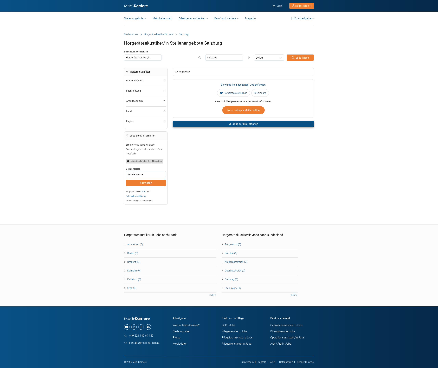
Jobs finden (302, 57)
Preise (176, 337)
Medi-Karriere (131, 34)
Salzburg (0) (231, 279)
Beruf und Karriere (225, 18)
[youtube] (127, 327)
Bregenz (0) (133, 261)
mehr (212, 295)
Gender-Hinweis (305, 362)
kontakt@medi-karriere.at (144, 342)
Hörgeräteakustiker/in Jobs (158, 34)
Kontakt (262, 362)
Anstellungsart (134, 80)
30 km (259, 57)
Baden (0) (132, 253)
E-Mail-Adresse (133, 169)
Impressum (248, 362)
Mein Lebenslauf (162, 18)
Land (129, 111)
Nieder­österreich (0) (236, 261)
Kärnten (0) (231, 253)
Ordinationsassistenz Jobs (286, 325)
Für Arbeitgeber (302, 18)
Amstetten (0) (135, 244)
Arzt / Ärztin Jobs (280, 343)
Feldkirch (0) (134, 279)
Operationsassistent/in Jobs (287, 337)
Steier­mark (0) (233, 288)
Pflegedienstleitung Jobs (236, 343)
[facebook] (141, 327)
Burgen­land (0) (233, 244)
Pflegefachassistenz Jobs (237, 337)
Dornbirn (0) (133, 270)
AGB (143, 191)
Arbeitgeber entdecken (192, 18)
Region (130, 121)
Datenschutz (286, 362)
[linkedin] (148, 327)
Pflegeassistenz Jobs (234, 331)
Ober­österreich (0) (235, 270)
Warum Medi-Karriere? (186, 325)
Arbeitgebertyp (134, 101)
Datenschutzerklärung (136, 196)
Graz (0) (131, 288)
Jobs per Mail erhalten (245, 123)
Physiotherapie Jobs (282, 331)
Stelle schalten (181, 331)
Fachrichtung (133, 90)
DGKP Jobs (228, 325)
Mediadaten (180, 343)
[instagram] (134, 327)
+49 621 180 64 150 (140, 335)
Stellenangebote (133, 18)
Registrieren (302, 5)
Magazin (250, 18)
